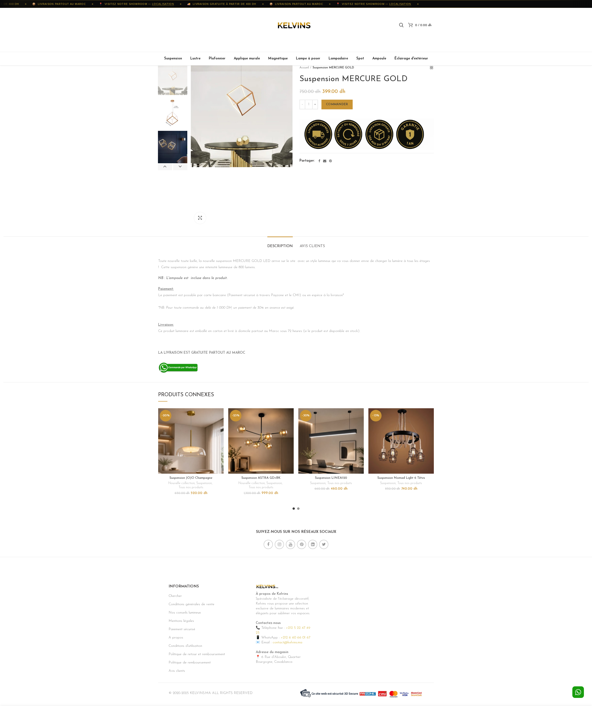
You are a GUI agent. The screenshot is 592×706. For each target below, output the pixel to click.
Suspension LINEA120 (331, 478)
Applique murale (247, 58)
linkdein (312, 544)
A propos (176, 637)
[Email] (325, 161)
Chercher (175, 596)
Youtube (290, 544)
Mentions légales (181, 621)
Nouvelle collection (181, 483)
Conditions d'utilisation (185, 646)
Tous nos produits (191, 487)
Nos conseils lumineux (185, 612)
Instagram (279, 544)
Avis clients (312, 246)
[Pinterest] (330, 161)
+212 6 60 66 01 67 (295, 637)
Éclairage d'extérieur (411, 58)
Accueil (304, 67)
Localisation (152, 4)
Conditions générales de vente (191, 604)
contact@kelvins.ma (287, 642)
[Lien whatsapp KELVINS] (178, 367)
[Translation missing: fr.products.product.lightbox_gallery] (200, 218)
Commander (337, 104)
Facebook (268, 544)
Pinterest (301, 544)
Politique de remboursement (190, 662)
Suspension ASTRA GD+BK (261, 478)
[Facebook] (319, 161)
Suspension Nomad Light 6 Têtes (401, 478)
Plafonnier (217, 58)
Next (180, 166)
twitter (323, 544)
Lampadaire (338, 58)
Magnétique (278, 58)
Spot (360, 58)
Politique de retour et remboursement (197, 654)
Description (280, 246)
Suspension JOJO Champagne (191, 478)
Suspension (173, 58)
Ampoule (379, 58)
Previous (165, 166)
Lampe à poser (308, 58)
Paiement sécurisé (182, 629)
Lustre (195, 58)
